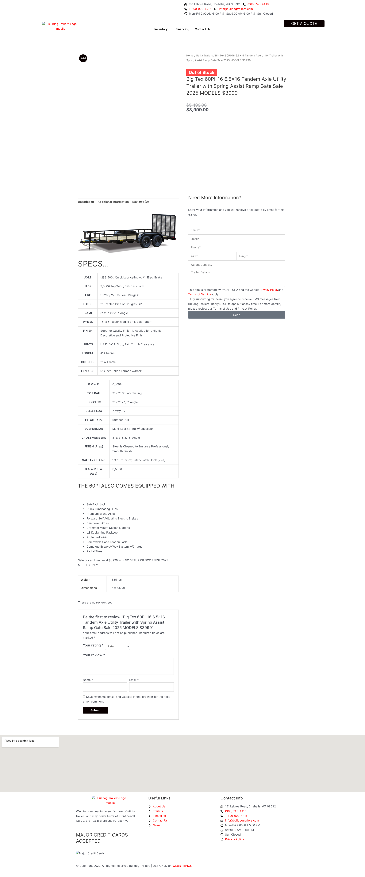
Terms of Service (199, 294)
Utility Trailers (204, 55)
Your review (94, 655)
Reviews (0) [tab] (140, 202)
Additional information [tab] (113, 202)
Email (134, 680)
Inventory (161, 29)
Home (190, 55)
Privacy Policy (268, 290)
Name (88, 680)
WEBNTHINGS (182, 865)
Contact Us (202, 29)
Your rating (93, 645)
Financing (182, 29)
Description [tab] (86, 202)
